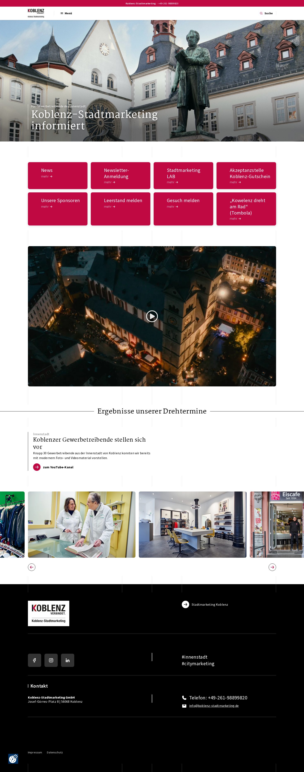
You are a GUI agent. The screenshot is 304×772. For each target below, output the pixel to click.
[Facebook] (34, 660)
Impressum (35, 752)
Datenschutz (55, 752)
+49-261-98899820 (168, 3)
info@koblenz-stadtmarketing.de (214, 706)
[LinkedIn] (67, 660)
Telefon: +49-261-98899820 (218, 697)
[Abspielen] (152, 316)
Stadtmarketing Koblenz (210, 604)
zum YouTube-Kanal (58, 467)
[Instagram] (51, 660)
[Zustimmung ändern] (13, 759)
